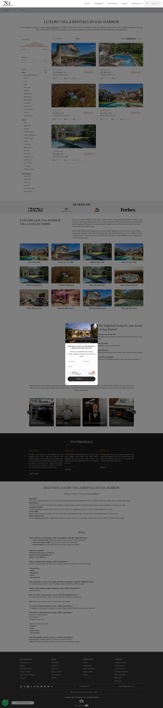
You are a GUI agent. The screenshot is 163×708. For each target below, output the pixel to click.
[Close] (95, 326)
